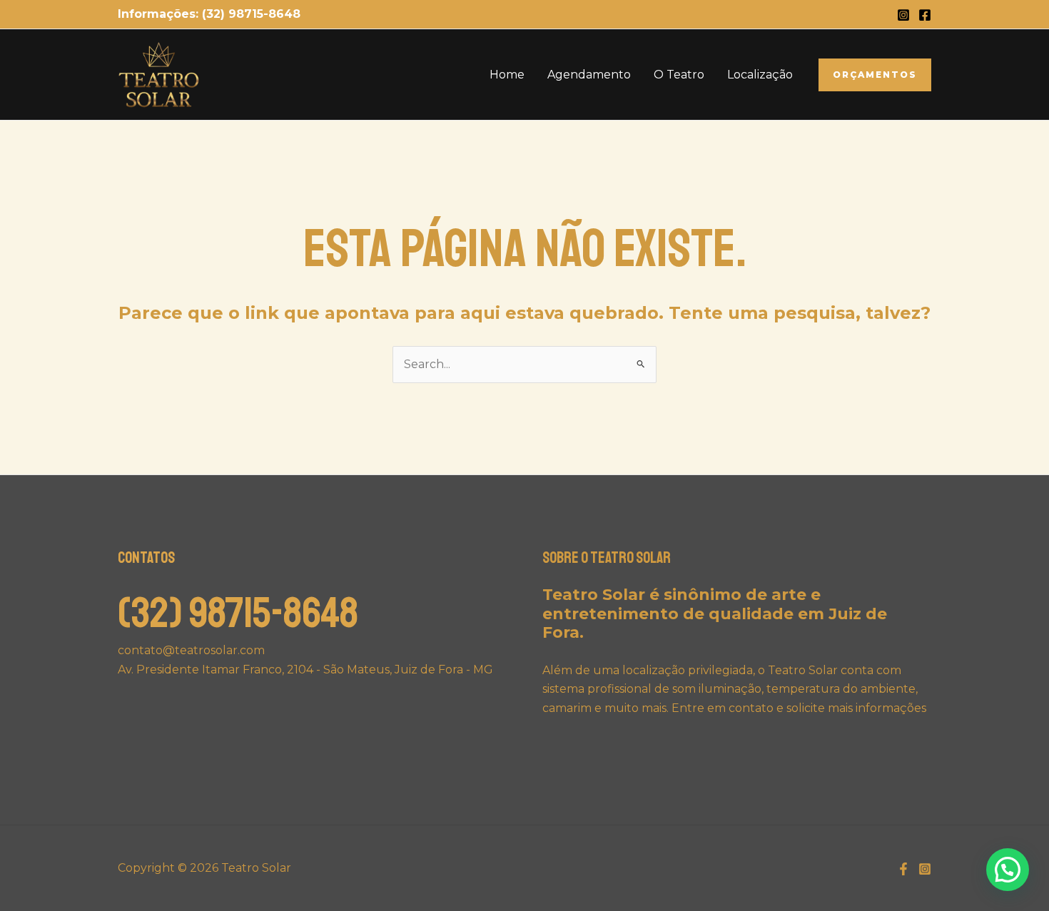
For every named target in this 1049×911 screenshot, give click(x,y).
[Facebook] (924, 15)
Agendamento (589, 74)
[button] (875, 74)
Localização (760, 74)
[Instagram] (903, 15)
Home (507, 74)
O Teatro (679, 74)
